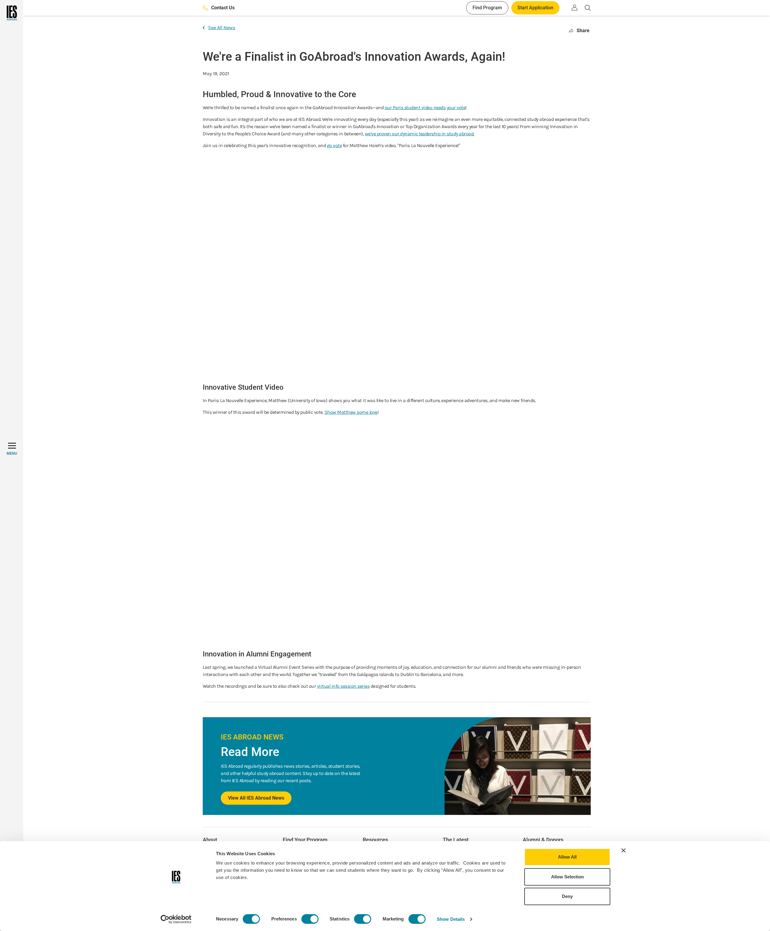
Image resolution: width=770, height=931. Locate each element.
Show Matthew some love (351, 412)
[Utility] (574, 8)
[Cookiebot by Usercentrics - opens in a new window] (176, 919)
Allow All (567, 856)
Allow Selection (567, 876)
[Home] (12, 12)
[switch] (310, 919)
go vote (334, 145)
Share (583, 30)
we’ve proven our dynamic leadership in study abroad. (419, 134)
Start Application (535, 8)
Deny (567, 896)
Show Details (451, 919)
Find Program (487, 8)
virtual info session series (343, 686)
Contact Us (223, 8)
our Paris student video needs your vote (425, 107)
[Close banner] (623, 850)
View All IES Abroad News (256, 798)
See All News (221, 27)
